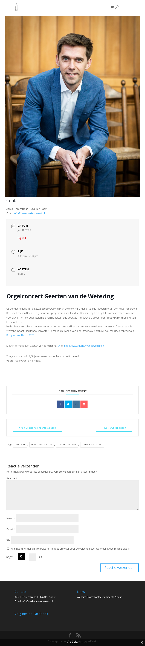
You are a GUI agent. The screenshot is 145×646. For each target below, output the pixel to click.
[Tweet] (68, 404)
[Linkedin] (76, 404)
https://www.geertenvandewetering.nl (84, 345)
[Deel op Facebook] (60, 404)
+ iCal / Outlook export (114, 427)
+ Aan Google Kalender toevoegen (37, 427)
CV (59, 345)
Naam (11, 518)
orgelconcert (67, 444)
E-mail (11, 529)
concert (19, 444)
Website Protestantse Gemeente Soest (99, 597)
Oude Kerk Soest (92, 444)
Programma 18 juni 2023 (20, 335)
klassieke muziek (41, 444)
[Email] (84, 404)
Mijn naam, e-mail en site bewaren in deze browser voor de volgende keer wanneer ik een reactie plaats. (70, 548)
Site (8, 540)
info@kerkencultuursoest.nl (29, 213)
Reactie (11, 478)
